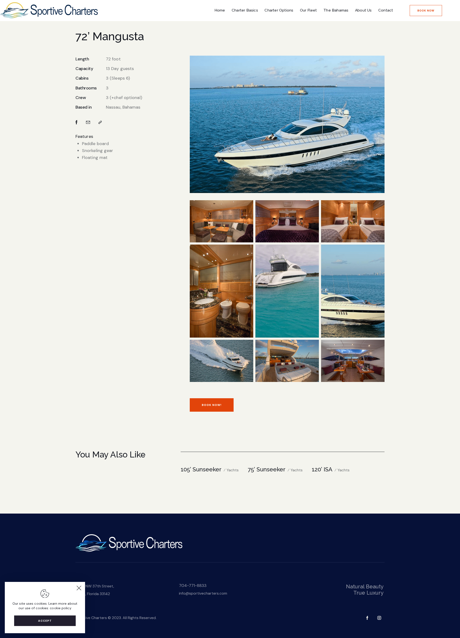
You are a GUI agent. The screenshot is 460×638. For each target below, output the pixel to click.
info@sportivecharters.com (203, 593)
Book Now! (212, 405)
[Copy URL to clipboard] (100, 122)
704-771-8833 (193, 585)
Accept (45, 621)
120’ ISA (322, 469)
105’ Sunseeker (201, 469)
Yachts (233, 470)
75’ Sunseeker (266, 469)
